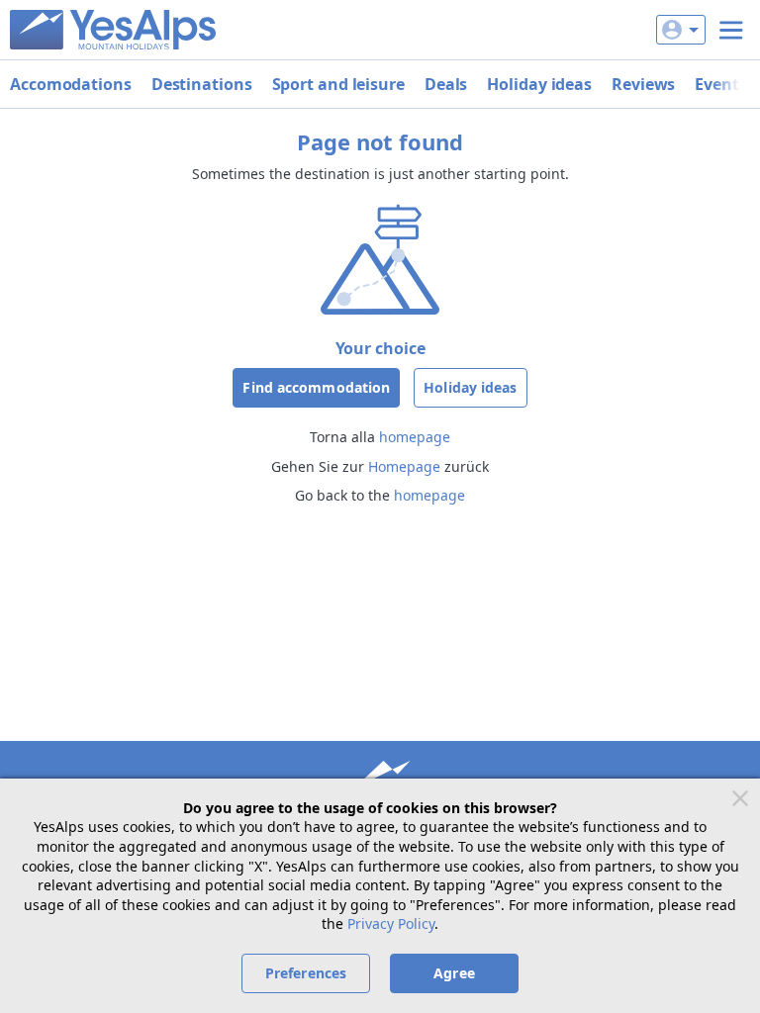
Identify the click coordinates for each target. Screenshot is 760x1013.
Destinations (201, 84)
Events (720, 84)
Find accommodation (316, 387)
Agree (454, 973)
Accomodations (71, 84)
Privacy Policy (390, 923)
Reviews (643, 84)
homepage (414, 436)
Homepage (404, 466)
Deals (446, 84)
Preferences (305, 973)
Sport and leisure (338, 84)
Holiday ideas (539, 84)
